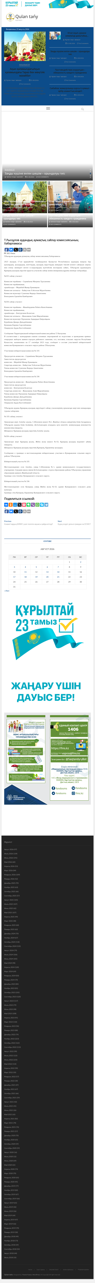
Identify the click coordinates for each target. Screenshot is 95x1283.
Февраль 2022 (10, 1076)
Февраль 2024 (10, 976)
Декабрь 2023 (9, 984)
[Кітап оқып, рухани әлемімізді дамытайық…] (55, 35)
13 (47, 572)
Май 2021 (8, 1114)
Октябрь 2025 (9, 891)
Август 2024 (9, 950)
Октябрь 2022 (9, 1043)
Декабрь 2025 (9, 883)
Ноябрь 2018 (9, 1241)
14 (58, 572)
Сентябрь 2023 (10, 997)
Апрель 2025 (9, 917)
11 (25, 572)
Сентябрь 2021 (10, 1098)
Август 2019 (9, 1203)
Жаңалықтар (24, 65)
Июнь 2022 (8, 1060)
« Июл (6, 591)
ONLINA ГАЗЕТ (54, 1269)
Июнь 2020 (8, 1161)
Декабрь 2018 (9, 1236)
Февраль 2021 (10, 1127)
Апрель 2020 (9, 1169)
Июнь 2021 (8, 1110)
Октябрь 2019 (9, 1194)
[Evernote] (28, 505)
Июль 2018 (8, 1257)
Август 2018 (9, 1253)
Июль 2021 (8, 1106)
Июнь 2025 (8, 908)
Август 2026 (9, 849)
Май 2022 (8, 1064)
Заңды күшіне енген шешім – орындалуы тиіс (70, 53)
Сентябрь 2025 (10, 896)
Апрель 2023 (9, 1018)
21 (58, 577)
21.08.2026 (34, 80)
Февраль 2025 (10, 925)
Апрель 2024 (9, 967)
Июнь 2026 (8, 858)
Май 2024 (8, 963)
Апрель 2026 (9, 866)
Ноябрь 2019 (9, 1190)
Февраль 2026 (10, 875)
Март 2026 (8, 870)
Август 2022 (9, 1051)
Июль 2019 (8, 1207)
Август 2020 (9, 1152)
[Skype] (42, 505)
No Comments (26, 84)
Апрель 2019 (9, 1220)
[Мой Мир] (15, 505)
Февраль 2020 (10, 1177)
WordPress (36, 1275)
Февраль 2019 (10, 1228)
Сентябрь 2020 (10, 1148)
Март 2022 (8, 1072)
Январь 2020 (9, 1182)
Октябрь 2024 (9, 942)
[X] (20, 505)
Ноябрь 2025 (9, 887)
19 (36, 577)
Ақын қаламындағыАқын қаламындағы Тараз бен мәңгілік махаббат (25, 72)
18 (25, 577)
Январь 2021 (9, 1131)
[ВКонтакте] (6, 505)
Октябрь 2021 (9, 1093)
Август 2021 (9, 1102)
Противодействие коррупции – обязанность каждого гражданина (70, 71)
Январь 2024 (9, 980)
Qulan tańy (26, 16)
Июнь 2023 (8, 1009)
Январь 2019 (9, 1232)
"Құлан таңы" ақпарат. (14, 80)
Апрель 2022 (9, 1068)
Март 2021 (8, 1123)
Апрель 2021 (9, 1119)
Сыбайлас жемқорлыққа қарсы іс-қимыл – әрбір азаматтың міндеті (70, 89)
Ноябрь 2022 (9, 1039)
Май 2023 (8, 1013)
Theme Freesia (27, 1275)
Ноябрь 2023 (9, 988)
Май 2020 (8, 1165)
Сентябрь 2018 (10, 1249)
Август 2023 (9, 1001)
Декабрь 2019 (9, 1186)
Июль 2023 (8, 1005)
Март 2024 (8, 971)
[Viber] (33, 505)
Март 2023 (8, 1022)
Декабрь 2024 (9, 933)
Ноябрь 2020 (9, 1140)
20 (47, 577)
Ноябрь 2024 (9, 938)
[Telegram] (46, 505)
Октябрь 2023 (9, 992)
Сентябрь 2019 (10, 1198)
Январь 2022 (9, 1081)
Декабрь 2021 (9, 1085)
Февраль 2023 (10, 1026)
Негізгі (30, 1269)
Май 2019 (8, 1215)
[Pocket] (24, 505)
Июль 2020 (8, 1156)
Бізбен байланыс (68, 1269)
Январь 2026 (9, 879)
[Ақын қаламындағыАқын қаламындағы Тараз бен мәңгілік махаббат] (25, 46)
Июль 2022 (8, 1055)
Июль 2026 (8, 854)
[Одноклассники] (11, 505)
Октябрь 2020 (9, 1144)
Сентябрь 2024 (10, 946)
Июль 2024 (8, 954)
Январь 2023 (9, 1030)
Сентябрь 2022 (10, 1047)
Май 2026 (8, 862)
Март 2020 (8, 1173)
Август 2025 (9, 900)
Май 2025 (8, 912)
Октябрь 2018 (9, 1245)
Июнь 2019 (8, 1211)
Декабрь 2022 (9, 1034)
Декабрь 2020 (9, 1135)
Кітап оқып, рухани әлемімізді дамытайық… (76, 34)
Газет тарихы (41, 1269)
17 (14, 577)
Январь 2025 (9, 929)
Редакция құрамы (83, 1269)
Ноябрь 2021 (9, 1089)
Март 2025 (8, 921)
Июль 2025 (8, 904)
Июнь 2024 (8, 959)
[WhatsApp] (37, 505)
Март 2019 (8, 1224)
